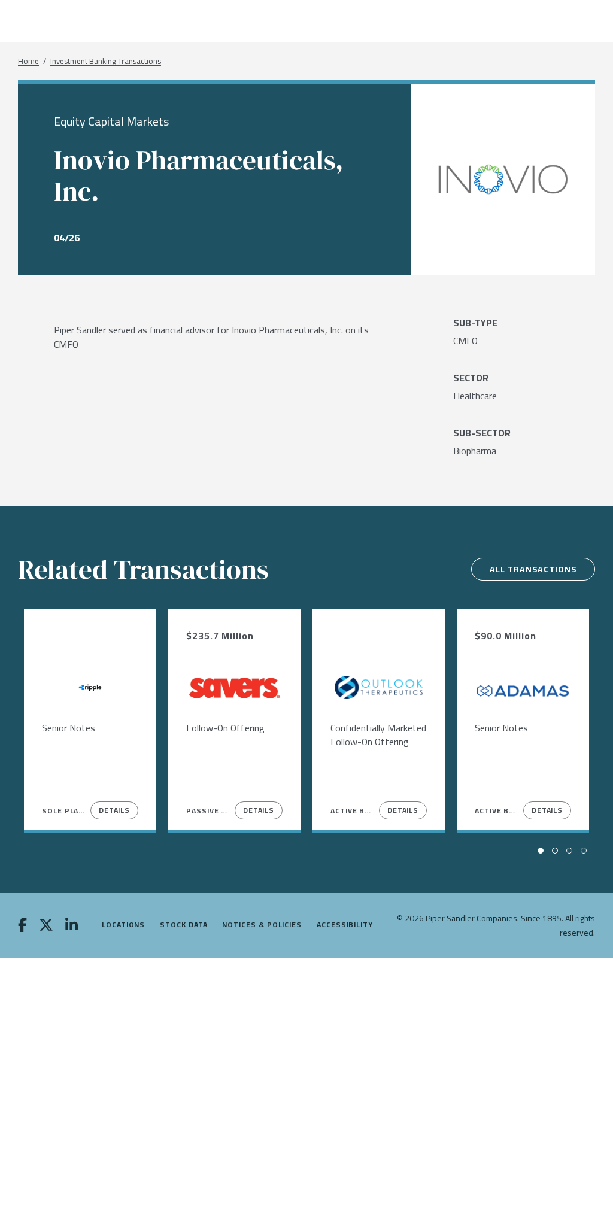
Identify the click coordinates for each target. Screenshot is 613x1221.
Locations (123, 925)
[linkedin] (71, 926)
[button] (541, 851)
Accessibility (345, 925)
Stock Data (183, 925)
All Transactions (533, 569)
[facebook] (22, 926)
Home (28, 61)
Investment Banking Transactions (105, 61)
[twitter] (46, 926)
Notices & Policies (262, 925)
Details (114, 810)
